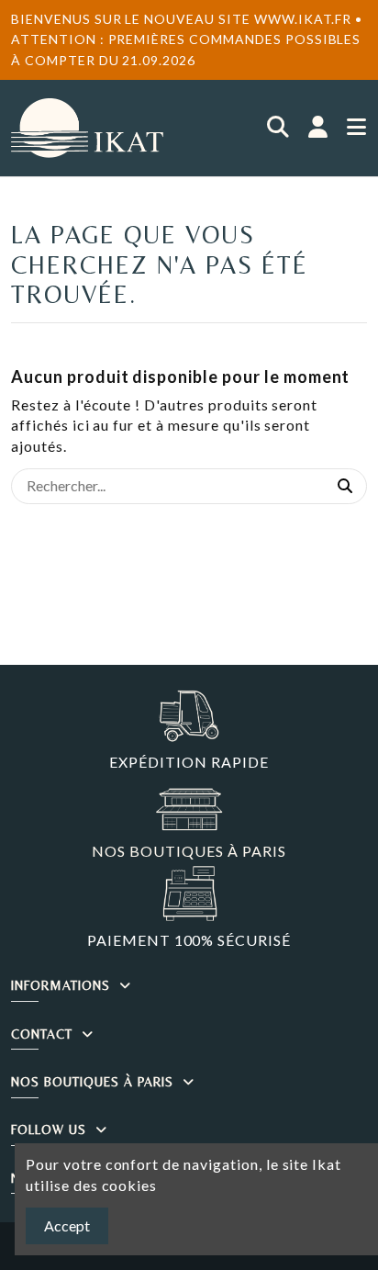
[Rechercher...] (345, 486)
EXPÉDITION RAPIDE (188, 761)
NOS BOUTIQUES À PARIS (188, 851)
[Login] (318, 127)
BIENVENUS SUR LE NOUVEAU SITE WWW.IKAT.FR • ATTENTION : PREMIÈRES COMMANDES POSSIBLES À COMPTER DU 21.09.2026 (186, 39)
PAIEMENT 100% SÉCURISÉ (189, 940)
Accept (67, 1225)
